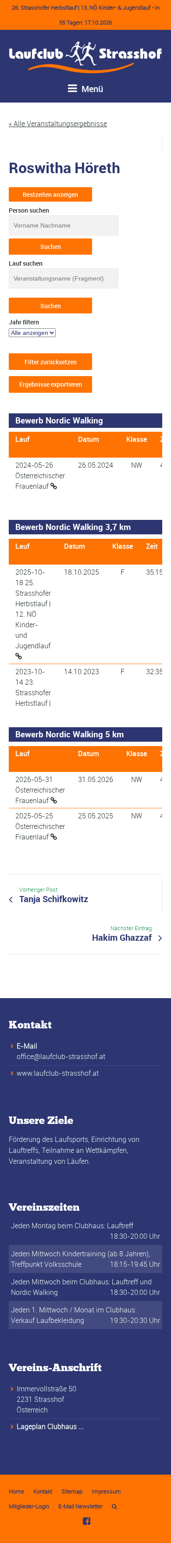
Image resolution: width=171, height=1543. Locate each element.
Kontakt (42, 1491)
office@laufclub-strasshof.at (61, 1056)
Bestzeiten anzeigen (50, 194)
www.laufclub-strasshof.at (58, 1073)
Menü (91, 89)
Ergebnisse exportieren (50, 384)
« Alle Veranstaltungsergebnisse (58, 123)
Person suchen (29, 210)
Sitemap (71, 1491)
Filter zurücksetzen (51, 362)
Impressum (106, 1491)
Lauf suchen (26, 263)
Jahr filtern (24, 322)
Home (16, 1491)
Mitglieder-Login (29, 1506)
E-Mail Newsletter (80, 1506)
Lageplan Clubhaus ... (50, 1426)
